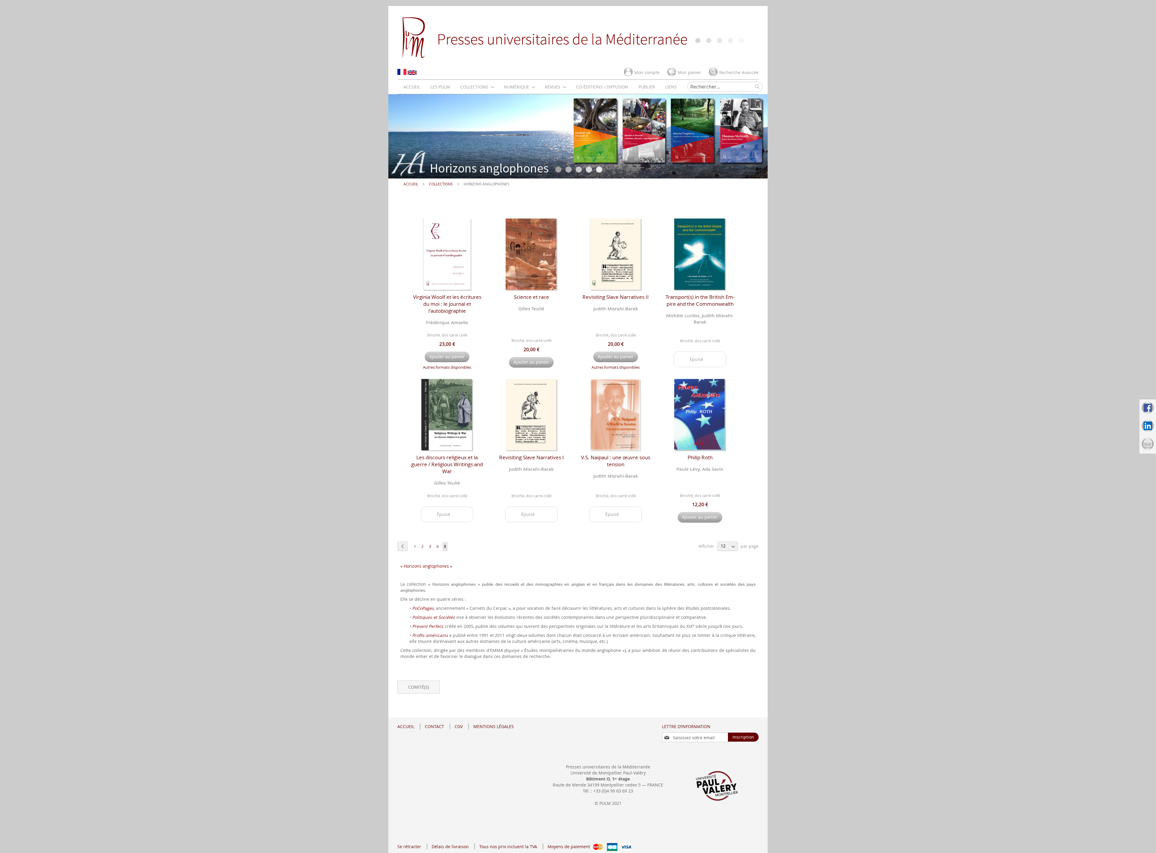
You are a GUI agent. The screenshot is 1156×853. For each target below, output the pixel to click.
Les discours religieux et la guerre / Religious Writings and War (447, 464)
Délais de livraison (450, 846)
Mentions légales (493, 726)
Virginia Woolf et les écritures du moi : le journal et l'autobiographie (447, 303)
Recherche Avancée (739, 72)
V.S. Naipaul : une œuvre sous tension (615, 461)
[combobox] (725, 87)
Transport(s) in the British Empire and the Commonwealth (700, 300)
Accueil (411, 183)
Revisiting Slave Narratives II (616, 296)
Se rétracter (409, 846)
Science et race (531, 296)
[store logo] (578, 37)
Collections (441, 183)
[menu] (540, 87)
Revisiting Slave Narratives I (531, 457)
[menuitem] (412, 87)
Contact (434, 726)
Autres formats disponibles (447, 367)
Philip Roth (700, 457)
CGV (459, 726)
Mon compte (647, 72)
